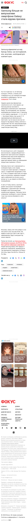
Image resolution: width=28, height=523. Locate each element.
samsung (10, 264)
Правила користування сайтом (6, 419)
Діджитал (5, 7)
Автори (17, 412)
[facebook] (2, 428)
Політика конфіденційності (9, 517)
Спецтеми (18, 409)
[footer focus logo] (8, 401)
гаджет (5, 267)
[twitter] (7, 428)
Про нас (4, 415)
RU (23, 2)
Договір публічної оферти (18, 419)
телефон (19, 264)
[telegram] (11, 428)
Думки (17, 406)
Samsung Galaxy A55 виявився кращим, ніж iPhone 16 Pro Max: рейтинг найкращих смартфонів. (14, 243)
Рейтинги (4, 409)
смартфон (14, 267)
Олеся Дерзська (6, 24)
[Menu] (2, 2)
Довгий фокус (6, 412)
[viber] (20, 428)
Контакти (22, 517)
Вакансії (18, 415)
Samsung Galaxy (7, 270)
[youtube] (16, 428)
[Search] (25, 2)
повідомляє (4, 99)
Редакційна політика (5, 424)
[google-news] (25, 428)
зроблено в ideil (6, 520)
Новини (4, 406)
